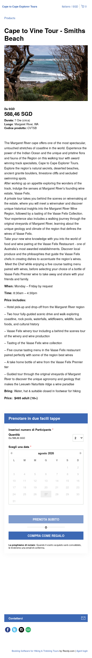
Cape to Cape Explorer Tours (19, 6)
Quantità (17, 436)
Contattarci (16, 618)
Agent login (82, 650)
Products (9, 18)
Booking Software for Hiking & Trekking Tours (35, 650)
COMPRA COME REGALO (46, 535)
